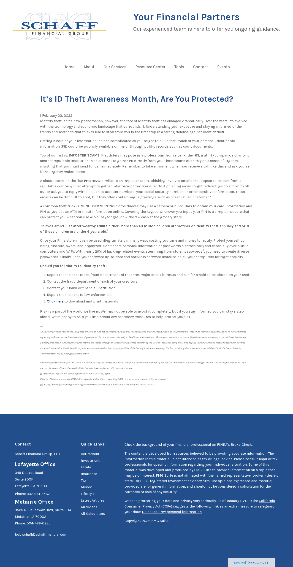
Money (86, 487)
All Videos (89, 507)
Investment (90, 460)
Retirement (90, 454)
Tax (83, 480)
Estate (86, 467)
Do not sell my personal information (172, 512)
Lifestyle (88, 493)
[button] (89, 68)
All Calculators (93, 513)
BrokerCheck (241, 444)
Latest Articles (92, 500)
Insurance (89, 474)
